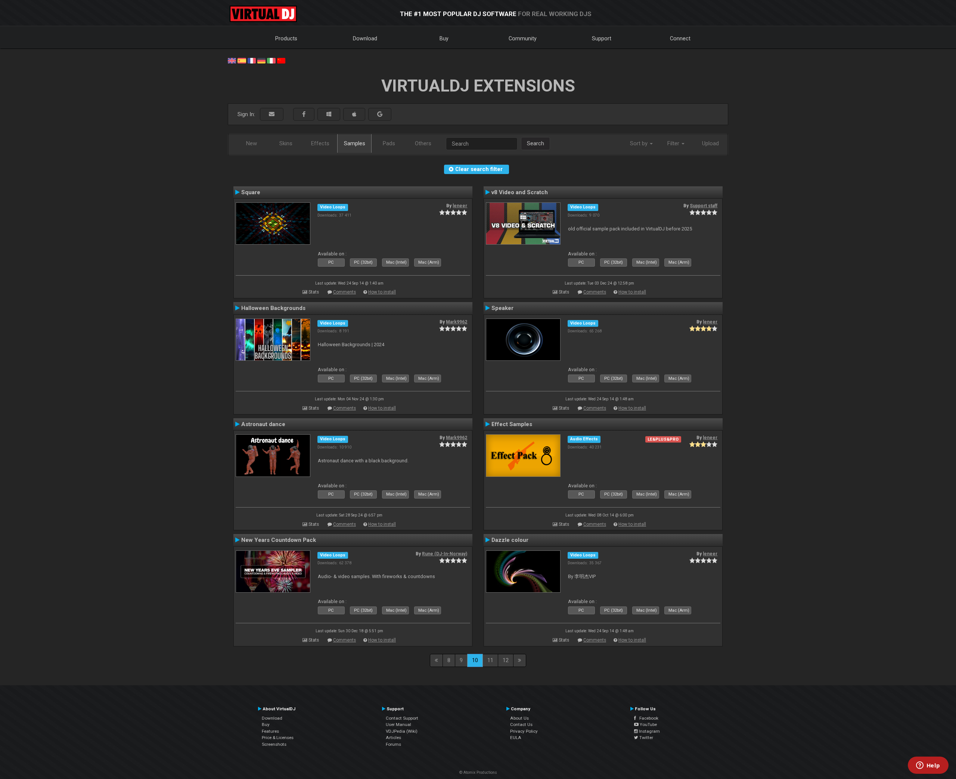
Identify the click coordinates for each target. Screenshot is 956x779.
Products (286, 38)
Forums (393, 744)
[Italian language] (271, 60)
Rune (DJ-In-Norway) (444, 553)
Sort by (639, 143)
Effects (320, 143)
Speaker (502, 308)
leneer (460, 205)
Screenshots (274, 744)
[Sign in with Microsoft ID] (328, 114)
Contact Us (521, 724)
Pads (389, 143)
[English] (232, 60)
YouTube (648, 724)
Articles (393, 737)
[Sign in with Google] (379, 114)
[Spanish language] (242, 60)
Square (250, 192)
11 (490, 660)
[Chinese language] (281, 60)
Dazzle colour (509, 540)
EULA (515, 737)
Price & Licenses (278, 737)
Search (535, 143)
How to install (382, 292)
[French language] (252, 60)
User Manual (398, 724)
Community (523, 38)
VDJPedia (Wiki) (402, 731)
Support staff (703, 205)
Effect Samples (511, 424)
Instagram (649, 731)
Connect (680, 38)
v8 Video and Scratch (519, 192)
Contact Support (402, 718)
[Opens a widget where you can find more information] (928, 766)
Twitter (645, 737)
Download (365, 38)
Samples (354, 143)
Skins (285, 143)
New (251, 143)
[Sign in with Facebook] (303, 114)
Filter (674, 143)
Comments (344, 292)
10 (475, 660)
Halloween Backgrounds (273, 308)
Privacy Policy (524, 731)
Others (423, 143)
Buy (444, 38)
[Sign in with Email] (271, 114)
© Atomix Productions (478, 772)
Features (270, 731)
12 (506, 660)
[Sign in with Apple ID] (354, 114)
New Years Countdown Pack (278, 540)
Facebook (647, 718)
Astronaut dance (263, 424)
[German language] (261, 60)
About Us (519, 718)
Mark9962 (456, 322)
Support (601, 38)
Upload (710, 143)
